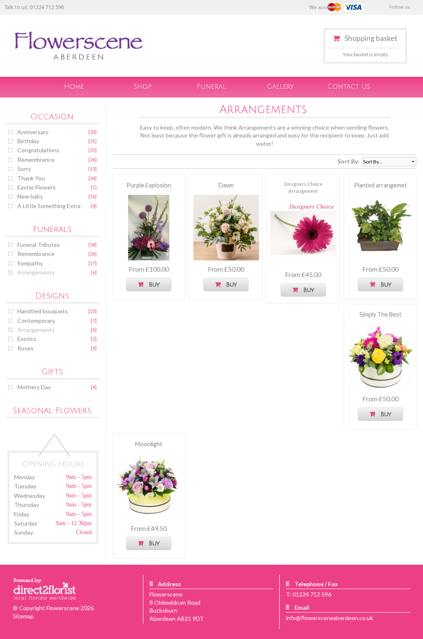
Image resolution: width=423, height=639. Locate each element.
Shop (143, 86)
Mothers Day (34, 386)
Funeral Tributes (38, 244)
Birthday (28, 140)
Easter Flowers (36, 187)
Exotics (26, 338)
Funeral (211, 86)
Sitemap (23, 616)
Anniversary (32, 131)
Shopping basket (371, 38)
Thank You (31, 178)
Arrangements (36, 272)
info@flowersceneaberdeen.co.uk (329, 617)
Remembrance (36, 159)
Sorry (24, 168)
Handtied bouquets (42, 311)
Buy (152, 285)
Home (74, 86)
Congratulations (38, 150)
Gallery (280, 86)
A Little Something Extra (49, 205)
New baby (30, 196)
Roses (25, 348)
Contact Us (349, 86)
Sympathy (30, 263)
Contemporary (36, 320)
